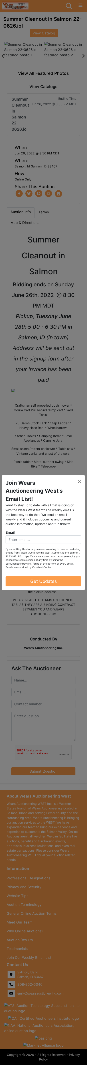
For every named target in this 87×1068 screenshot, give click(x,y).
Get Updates (43, 581)
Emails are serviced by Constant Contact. (29, 567)
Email (10, 532)
